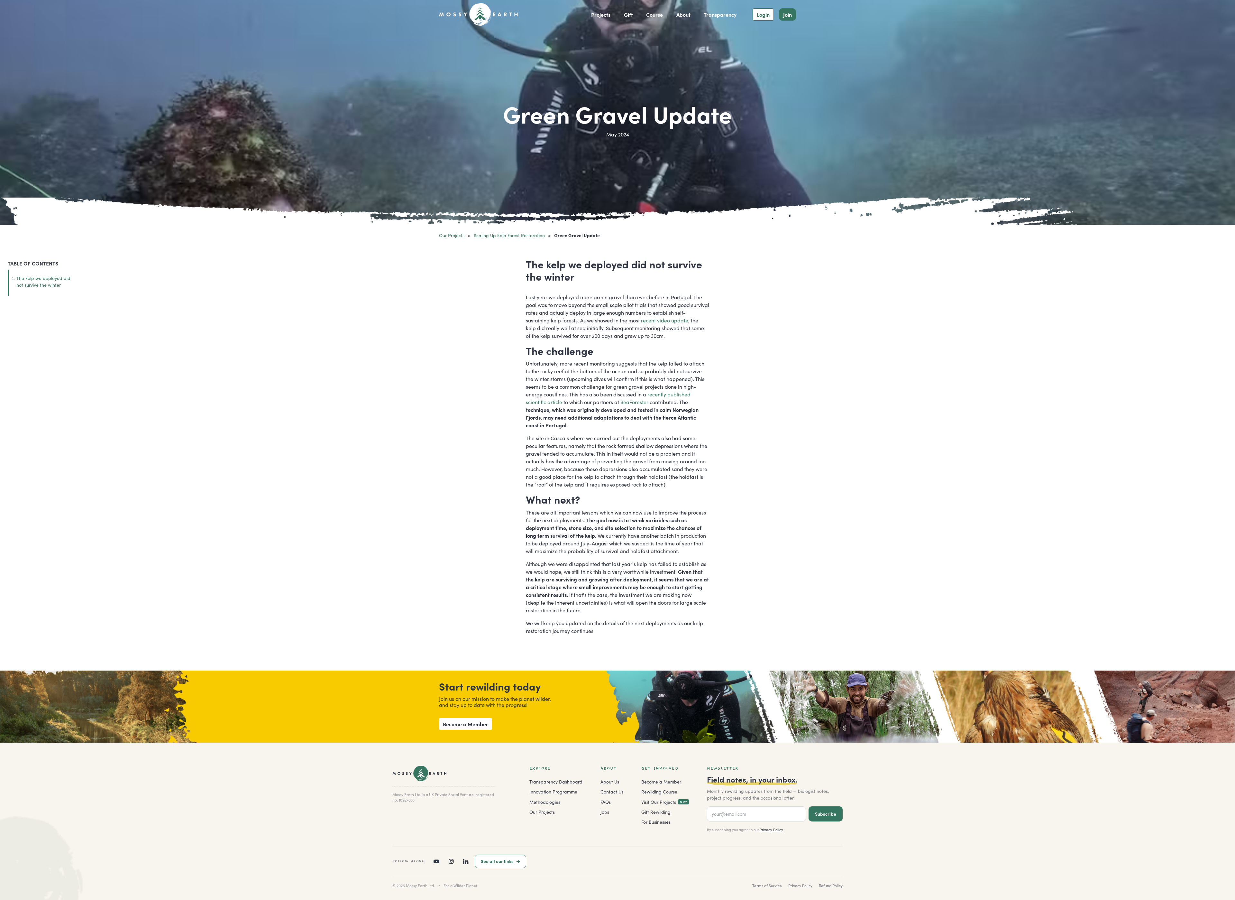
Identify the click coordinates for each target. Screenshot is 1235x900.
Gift (628, 14)
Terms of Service (767, 885)
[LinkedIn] (466, 861)
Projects (600, 14)
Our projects (451, 235)
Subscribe (825, 814)
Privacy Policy (771, 829)
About (683, 14)
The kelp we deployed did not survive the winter (43, 281)
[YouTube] (436, 861)
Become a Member (465, 724)
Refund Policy (831, 885)
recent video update (664, 320)
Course (654, 14)
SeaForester (634, 401)
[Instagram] (451, 861)
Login (763, 14)
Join (787, 14)
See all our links (497, 861)
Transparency (720, 14)
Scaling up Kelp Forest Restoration (509, 235)
